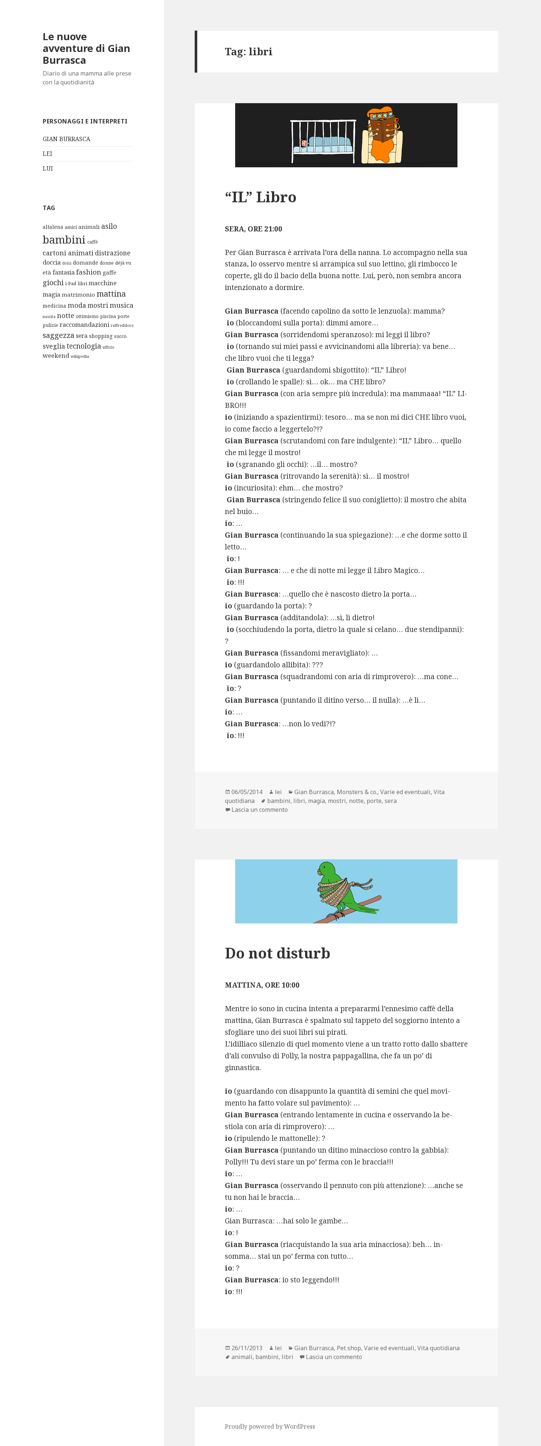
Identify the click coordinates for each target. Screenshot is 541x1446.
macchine (103, 283)
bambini (64, 239)
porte (123, 316)
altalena (53, 226)
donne (107, 263)
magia (51, 294)
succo (120, 336)
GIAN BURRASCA (66, 139)
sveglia (54, 346)
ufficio (108, 347)
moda (77, 305)
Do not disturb (277, 953)
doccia (52, 262)
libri (82, 283)
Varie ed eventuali (405, 792)
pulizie (50, 325)
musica (122, 305)
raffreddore (122, 325)
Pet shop (349, 1348)
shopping (101, 335)
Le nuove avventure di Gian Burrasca (86, 48)
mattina (111, 293)
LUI (48, 168)
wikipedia (80, 356)
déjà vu (123, 263)
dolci (66, 263)
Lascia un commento (259, 810)
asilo (109, 226)
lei (278, 792)
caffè (92, 242)
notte (65, 315)
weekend (56, 355)
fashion (88, 271)
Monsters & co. (357, 792)
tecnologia (84, 346)
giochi (53, 282)
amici (71, 227)
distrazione (113, 252)
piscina (108, 316)
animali (89, 226)
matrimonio (78, 294)
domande (85, 262)
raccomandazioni (84, 324)
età (47, 272)
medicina (54, 305)
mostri (98, 305)
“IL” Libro (261, 196)
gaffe (109, 272)
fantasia (64, 272)
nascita (49, 316)
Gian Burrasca (314, 792)
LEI (47, 154)
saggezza (58, 335)
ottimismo (87, 316)
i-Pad (70, 283)
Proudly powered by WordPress (270, 1426)
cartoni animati (68, 252)
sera (82, 336)
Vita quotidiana (438, 1348)
